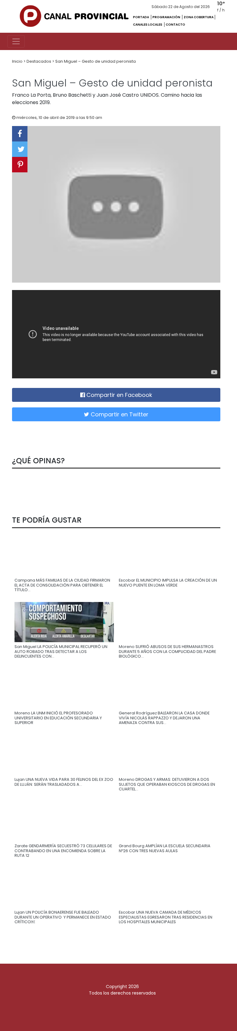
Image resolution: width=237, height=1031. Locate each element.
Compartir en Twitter (118, 414)
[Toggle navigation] (16, 41)
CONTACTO (175, 24)
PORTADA (141, 17)
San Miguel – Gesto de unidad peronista (95, 61)
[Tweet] (19, 149)
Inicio (17, 61)
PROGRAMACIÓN (166, 17)
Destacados (39, 61)
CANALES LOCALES (148, 24)
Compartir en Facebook (118, 395)
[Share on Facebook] (19, 133)
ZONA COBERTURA (199, 17)
